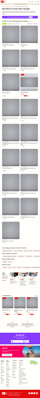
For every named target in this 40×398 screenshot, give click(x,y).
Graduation (14, 367)
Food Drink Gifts (29, 256)
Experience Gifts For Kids (7, 250)
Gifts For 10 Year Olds (18, 250)
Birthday (14, 362)
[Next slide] (38, 4)
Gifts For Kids (11, 6)
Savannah (4, 261)
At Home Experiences (27, 267)
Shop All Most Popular (7, 385)
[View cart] (35, 1)
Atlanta (9, 261)
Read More (4, 14)
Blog (20, 367)
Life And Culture (21, 256)
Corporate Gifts (22, 368)
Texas (14, 267)
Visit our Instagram (7, 354)
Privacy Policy (16, 393)
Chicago (2, 370)
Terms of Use (10, 393)
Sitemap (20, 381)
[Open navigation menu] (38, 1)
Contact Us (21, 363)
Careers (20, 365)
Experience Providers (23, 379)
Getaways (8, 376)
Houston (2, 375)
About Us (20, 362)
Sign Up (26, 341)
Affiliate (20, 370)
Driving (7, 366)
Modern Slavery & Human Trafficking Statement (22, 375)
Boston (2, 369)
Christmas (14, 377)
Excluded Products (22, 377)
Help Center (4, 280)
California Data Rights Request (13, 395)
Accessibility (21, 372)
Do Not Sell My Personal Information (14, 394)
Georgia (6, 6)
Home (3, 6)
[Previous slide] (1, 4)
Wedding (14, 365)
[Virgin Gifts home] (3, 2)
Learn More (24, 4)
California (4, 267)
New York (19, 267)
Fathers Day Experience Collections (9, 256)
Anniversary (14, 363)
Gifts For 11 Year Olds (28, 250)
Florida (10, 267)
